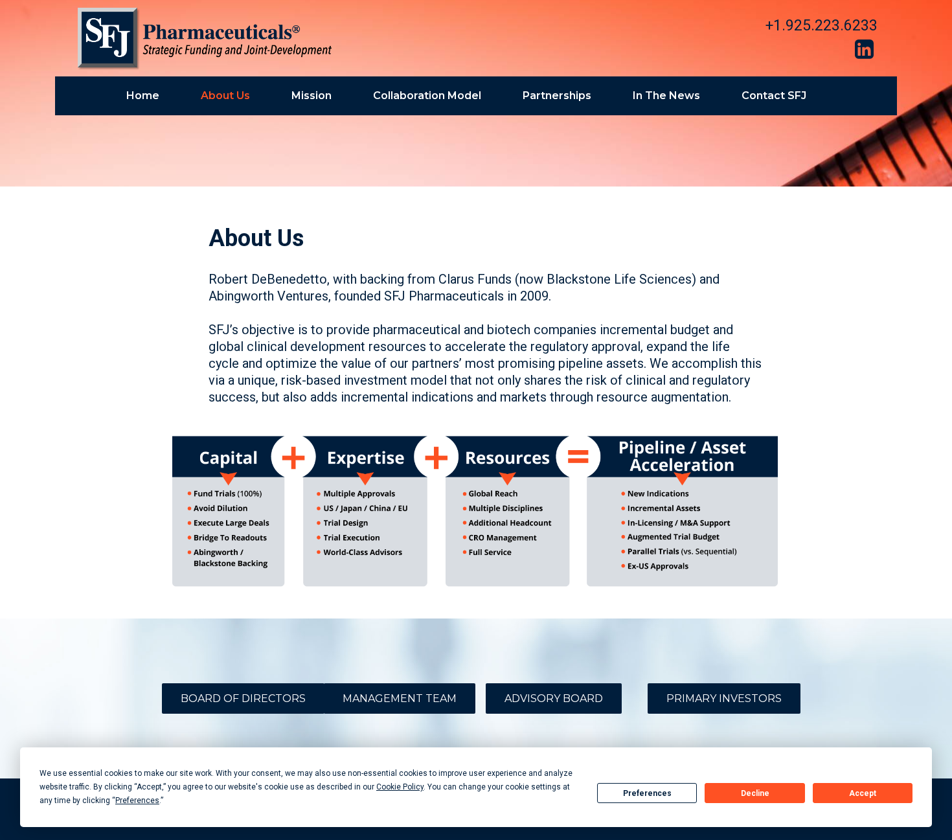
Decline (755, 793)
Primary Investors (724, 698)
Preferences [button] (137, 800)
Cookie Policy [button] (400, 786)
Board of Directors (243, 698)
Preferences (647, 793)
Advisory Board (553, 698)
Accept (862, 793)
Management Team (400, 698)
